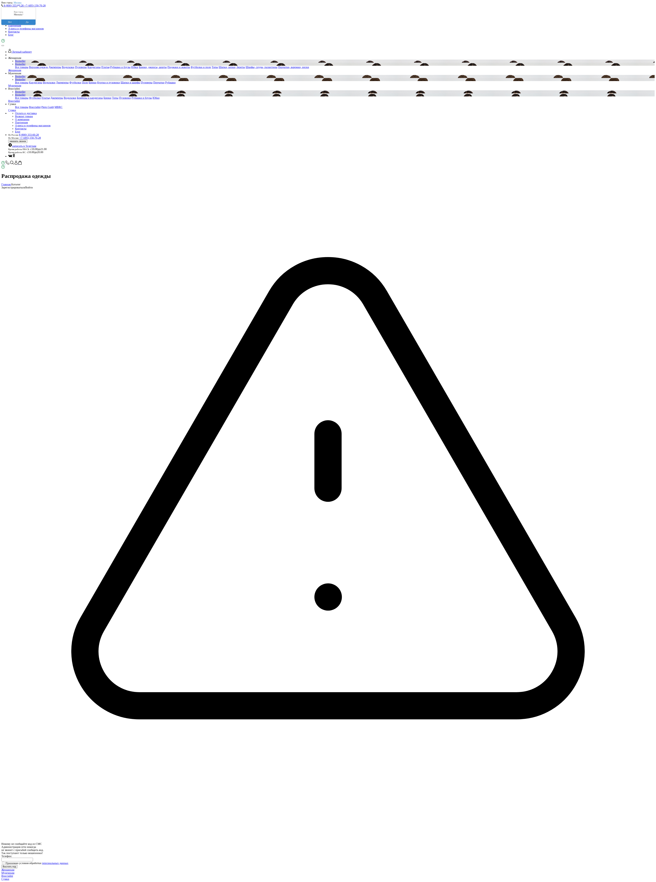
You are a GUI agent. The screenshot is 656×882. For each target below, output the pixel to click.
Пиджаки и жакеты (178, 67)
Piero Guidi (47, 107)
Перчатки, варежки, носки (293, 67)
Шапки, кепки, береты (232, 67)
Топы (215, 67)
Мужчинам (14, 85)
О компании (22, 119)
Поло (85, 82)
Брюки (93, 82)
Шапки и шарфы (130, 82)
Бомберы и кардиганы (90, 97)
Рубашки (170, 82)
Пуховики (125, 97)
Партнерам (14, 25)
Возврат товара (24, 116)
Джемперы (55, 67)
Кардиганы (94, 67)
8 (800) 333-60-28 (13, 5)
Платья (105, 67)
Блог (11, 34)
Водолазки (68, 67)
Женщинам (14, 70)
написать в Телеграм (24, 146)
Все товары (21, 67)
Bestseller (20, 61)
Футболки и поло (201, 67)
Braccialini (14, 100)
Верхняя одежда (38, 67)
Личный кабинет (21, 51)
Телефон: (6, 856)
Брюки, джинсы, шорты (153, 67)
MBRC (58, 107)
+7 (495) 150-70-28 (35, 5)
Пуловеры (81, 67)
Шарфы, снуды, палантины (261, 67)
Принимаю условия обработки (36, 863)
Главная (6, 184)
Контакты (14, 31)
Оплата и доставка (26, 113)
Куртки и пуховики (108, 82)
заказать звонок (18, 141)
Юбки (134, 67)
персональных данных (55, 863)
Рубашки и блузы (120, 67)
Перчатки (159, 82)
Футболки (75, 82)
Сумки (12, 110)
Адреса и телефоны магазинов (26, 28)
